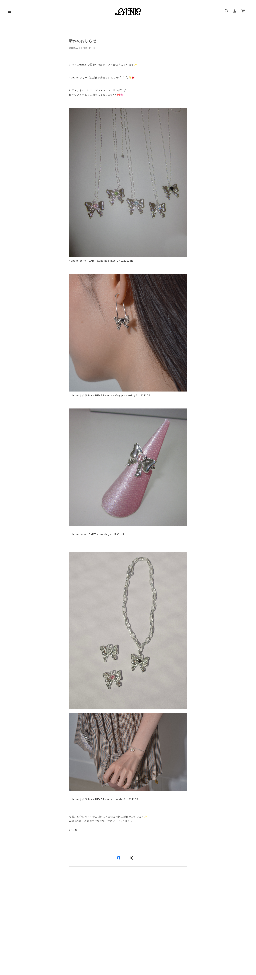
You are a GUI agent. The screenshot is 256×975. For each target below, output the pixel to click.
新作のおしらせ (83, 41)
